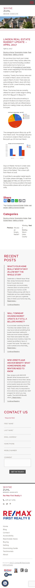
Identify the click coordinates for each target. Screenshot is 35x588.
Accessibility (8, 536)
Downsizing (19, 52)
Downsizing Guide (10, 548)
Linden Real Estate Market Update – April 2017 (16, 42)
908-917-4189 (10, 500)
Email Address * (10, 437)
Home (5, 526)
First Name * (9, 424)
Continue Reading (13, 304)
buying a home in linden (15, 205)
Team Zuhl (7, 181)
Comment (8, 457)
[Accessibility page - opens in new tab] (8, 576)
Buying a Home (8, 52)
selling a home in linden (16, 208)
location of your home (22, 67)
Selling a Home (18, 55)
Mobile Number (10, 450)
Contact (6, 533)
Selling (6, 545)
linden (25, 52)
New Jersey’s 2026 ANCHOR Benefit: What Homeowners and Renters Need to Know (18, 365)
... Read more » (16, 397)
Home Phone (9, 444)
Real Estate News (10, 539)
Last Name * (9, 430)
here (20, 178)
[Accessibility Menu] (5, 583)
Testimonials (8, 551)
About (5, 554)
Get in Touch (17, 472)
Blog (5, 529)
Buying (6, 542)
